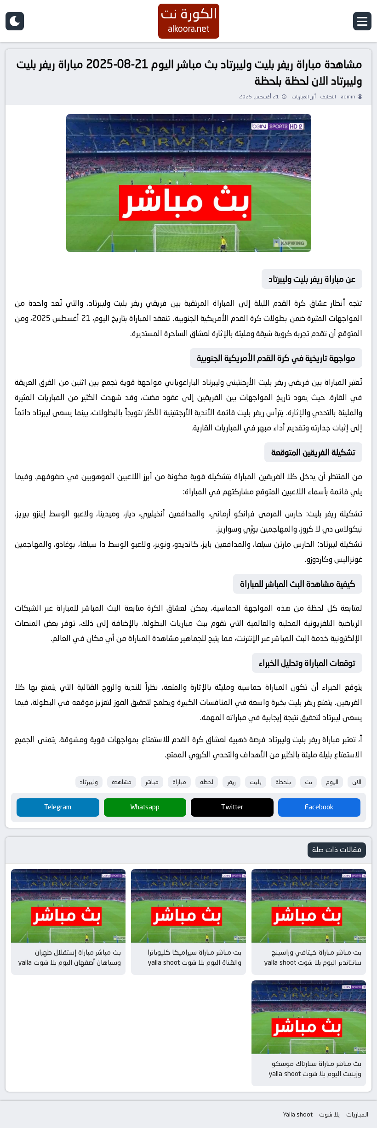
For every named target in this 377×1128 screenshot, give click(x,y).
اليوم (332, 782)
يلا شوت (329, 1114)
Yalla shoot (298, 1114)
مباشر (152, 782)
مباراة (179, 782)
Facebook (319, 807)
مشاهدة (121, 782)
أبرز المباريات (303, 96)
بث (308, 782)
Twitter (232, 807)
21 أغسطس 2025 (259, 96)
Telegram (57, 807)
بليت (256, 782)
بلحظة (283, 782)
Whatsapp (145, 807)
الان (356, 782)
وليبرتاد (89, 782)
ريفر (231, 782)
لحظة (206, 782)
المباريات (357, 1114)
